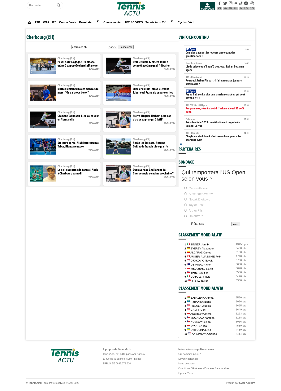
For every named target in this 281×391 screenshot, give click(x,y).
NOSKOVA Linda (201, 321)
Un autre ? (196, 216)
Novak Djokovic (199, 199)
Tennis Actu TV (155, 22)
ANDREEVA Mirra (200, 313)
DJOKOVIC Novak (202, 260)
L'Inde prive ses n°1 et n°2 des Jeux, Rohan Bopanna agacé (217, 67)
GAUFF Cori (198, 309)
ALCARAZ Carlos (200, 252)
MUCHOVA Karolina (202, 317)
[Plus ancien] (181, 144)
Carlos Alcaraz (199, 188)
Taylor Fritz (196, 205)
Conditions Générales (190, 368)
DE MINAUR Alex (201, 264)
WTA (46, 22)
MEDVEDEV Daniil (202, 268)
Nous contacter (186, 363)
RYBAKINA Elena (201, 301)
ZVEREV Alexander (202, 248)
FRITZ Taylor (200, 280)
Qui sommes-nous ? (189, 354)
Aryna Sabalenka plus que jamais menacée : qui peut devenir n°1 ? (217, 94)
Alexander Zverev (201, 194)
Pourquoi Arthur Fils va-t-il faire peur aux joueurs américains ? (217, 81)
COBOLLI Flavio (200, 276)
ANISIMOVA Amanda (204, 333)
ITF (54, 22)
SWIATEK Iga (199, 325)
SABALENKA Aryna (202, 297)
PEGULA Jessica (201, 305)
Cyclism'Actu (186, 22)
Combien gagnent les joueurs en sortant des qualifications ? (217, 53)
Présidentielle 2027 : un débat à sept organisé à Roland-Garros (217, 122)
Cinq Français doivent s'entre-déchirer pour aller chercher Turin (217, 136)
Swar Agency (246, 382)
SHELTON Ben (200, 272)
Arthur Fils (196, 210)
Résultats (85, 22)
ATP (37, 22)
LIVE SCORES (133, 22)
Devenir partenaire (188, 358)
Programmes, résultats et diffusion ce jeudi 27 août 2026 (217, 108)
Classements (112, 22)
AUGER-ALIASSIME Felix (205, 256)
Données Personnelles (216, 368)
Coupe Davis (67, 22)
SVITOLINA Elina (201, 329)
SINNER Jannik (200, 244)
